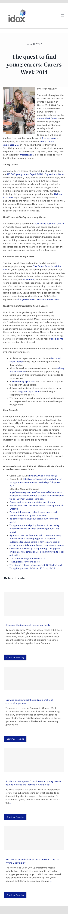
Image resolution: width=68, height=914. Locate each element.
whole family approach (23, 381)
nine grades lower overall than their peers (38, 299)
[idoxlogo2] (17, 10)
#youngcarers (49, 138)
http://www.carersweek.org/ (43, 475)
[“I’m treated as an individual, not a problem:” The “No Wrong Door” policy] (34, 838)
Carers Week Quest (47, 118)
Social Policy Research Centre (48, 223)
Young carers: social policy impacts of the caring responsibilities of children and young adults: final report (34, 528)
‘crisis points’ (57, 338)
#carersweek (27, 154)
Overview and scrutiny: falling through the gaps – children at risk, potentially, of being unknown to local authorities (36, 551)
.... (52, 643)
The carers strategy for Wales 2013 (27, 558)
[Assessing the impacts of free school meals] (34, 604)
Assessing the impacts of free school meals (28, 625)
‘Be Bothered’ (29, 279)
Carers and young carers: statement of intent (32, 502)
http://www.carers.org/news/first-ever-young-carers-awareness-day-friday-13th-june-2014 (36, 482)
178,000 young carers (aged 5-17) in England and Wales (35, 174)
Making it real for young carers (24, 561)
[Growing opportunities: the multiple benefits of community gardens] (34, 678)
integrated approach (28, 391)
